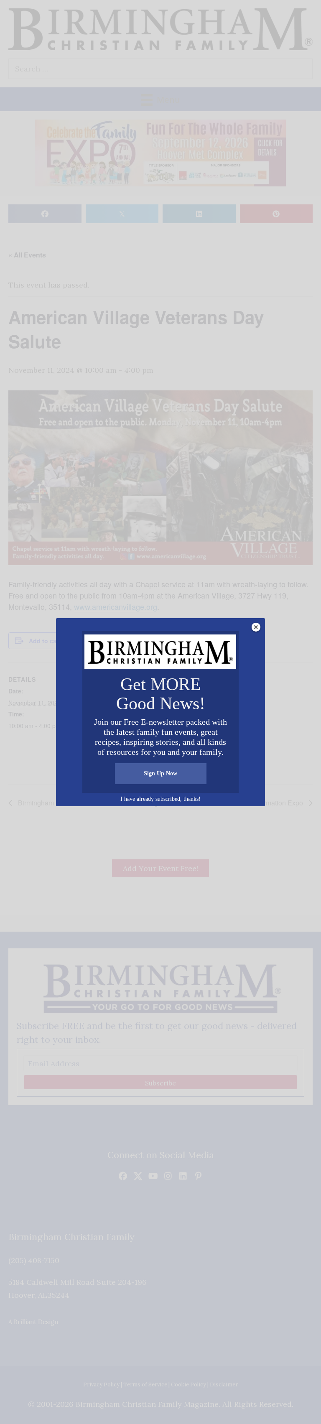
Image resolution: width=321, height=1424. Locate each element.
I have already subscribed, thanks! (160, 799)
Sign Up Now (160, 773)
